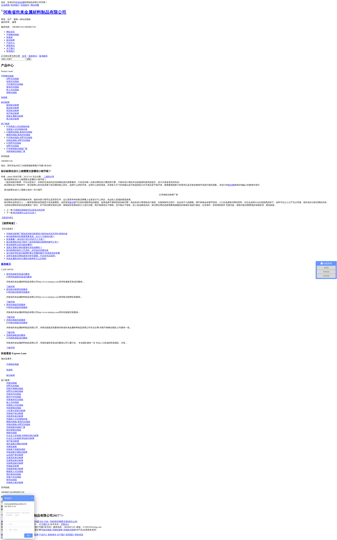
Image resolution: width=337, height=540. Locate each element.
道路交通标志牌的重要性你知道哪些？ (24, 247)
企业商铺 (5, 5)
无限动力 (65, 524)
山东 (75, 521)
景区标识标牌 (12, 110)
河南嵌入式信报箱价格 (16, 129)
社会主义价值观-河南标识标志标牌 (22, 435)
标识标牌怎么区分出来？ (24, 213)
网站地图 (35, 5)
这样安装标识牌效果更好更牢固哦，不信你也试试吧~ (31, 256)
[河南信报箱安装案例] (16, 323)
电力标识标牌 (12, 119)
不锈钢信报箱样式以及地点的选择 (29, 210)
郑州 (56, 521)
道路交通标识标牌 (14, 116)
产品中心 (43, 535)
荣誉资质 (79, 535)
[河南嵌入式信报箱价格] (17, 126)
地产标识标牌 (12, 113)
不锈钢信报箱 (7, 76)
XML (46, 521)
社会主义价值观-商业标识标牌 (20, 438)
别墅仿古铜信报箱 (14, 391)
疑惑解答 (43, 56)
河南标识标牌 (12, 466)
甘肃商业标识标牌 (14, 460)
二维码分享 (49, 177)
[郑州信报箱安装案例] (16, 307)
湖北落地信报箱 (13, 474)
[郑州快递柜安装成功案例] (19, 277)
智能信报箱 (11, 92)
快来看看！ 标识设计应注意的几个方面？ (25, 239)
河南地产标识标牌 (14, 413)
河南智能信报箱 (13, 408)
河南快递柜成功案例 (15, 335)
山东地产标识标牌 (14, 455)
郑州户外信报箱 (13, 397)
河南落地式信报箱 (14, 399)
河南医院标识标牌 (14, 469)
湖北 (70, 521)
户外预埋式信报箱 (14, 84)
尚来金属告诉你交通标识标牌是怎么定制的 (26, 258)
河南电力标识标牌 (14, 482)
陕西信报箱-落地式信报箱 (18, 135)
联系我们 (15, 5)
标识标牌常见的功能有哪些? (19, 245)
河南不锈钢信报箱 (14, 388)
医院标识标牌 (12, 105)
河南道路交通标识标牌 (16, 452)
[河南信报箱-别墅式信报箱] (19, 137)
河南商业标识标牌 (14, 463)
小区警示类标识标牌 (15, 411)
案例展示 (6, 264)
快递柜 (4, 97)
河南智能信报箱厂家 (15, 151)
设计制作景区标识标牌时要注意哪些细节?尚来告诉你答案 (33, 253)
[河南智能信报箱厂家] (16, 148)
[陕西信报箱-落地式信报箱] (19, 132)
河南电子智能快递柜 (15, 449)
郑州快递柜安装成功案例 (17, 274)
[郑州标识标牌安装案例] (17, 292)
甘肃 (66, 521)
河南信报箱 (11, 383)
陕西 (61, 521)
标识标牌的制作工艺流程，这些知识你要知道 (27, 250)
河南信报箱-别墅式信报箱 (18, 140)
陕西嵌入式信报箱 (14, 471)
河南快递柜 (11, 446)
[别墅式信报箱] (13, 143)
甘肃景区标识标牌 (14, 458)
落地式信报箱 (12, 87)
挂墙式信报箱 (12, 81)
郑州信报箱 (11, 480)
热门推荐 (5, 124)
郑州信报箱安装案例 (15, 305)
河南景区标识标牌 (14, 416)
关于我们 (61, 535)
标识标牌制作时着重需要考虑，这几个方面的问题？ (30, 236)
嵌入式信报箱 (12, 90)
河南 (52, 521)
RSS (42, 521)
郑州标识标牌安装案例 (16, 289)
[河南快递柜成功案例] (16, 338)
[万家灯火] (44, 524)
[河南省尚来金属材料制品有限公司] (33, 12)
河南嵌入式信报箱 (14, 405)
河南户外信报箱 (13, 477)
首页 (24, 56)
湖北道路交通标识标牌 (16, 444)
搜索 (28, 59)
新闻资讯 (33, 56)
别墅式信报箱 (12, 79)
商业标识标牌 (12, 108)
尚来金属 (20, 2)
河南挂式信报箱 (13, 394)
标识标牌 (5, 102)
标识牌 (231, 185)
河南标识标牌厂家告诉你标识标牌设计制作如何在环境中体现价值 (36, 234)
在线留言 (25, 5)
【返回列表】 (7, 217)
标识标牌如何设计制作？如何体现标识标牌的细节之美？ (32, 242)
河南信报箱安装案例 (15, 320)
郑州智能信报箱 (13, 430)
